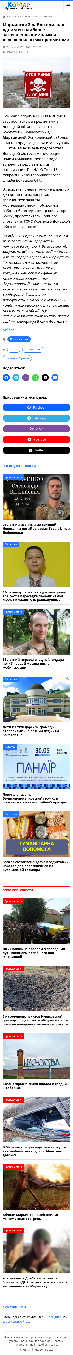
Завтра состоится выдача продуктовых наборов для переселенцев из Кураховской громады (35, 866)
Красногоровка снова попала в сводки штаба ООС (35, 1086)
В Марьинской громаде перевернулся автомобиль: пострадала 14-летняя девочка (34, 1151)
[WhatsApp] (35, 377)
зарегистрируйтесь (17, 1321)
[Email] (54, 377)
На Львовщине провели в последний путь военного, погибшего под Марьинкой (34, 953)
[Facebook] (6, 377)
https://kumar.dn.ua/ (47, 1344)
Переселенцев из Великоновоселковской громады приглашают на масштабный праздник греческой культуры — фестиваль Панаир (36, 798)
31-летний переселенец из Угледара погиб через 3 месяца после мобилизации (33, 663)
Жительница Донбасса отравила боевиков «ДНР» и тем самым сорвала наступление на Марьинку (35, 1282)
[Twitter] (45, 377)
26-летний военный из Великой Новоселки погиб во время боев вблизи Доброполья (36, 528)
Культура (10, 746)
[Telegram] (15, 377)
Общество (10, 544)
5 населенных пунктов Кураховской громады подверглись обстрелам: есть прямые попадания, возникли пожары (35, 1020)
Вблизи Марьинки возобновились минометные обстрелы (31, 1217)
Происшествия (19, 339)
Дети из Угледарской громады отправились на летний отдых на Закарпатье (31, 731)
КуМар (8, 329)
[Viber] (25, 377)
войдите (55, 1317)
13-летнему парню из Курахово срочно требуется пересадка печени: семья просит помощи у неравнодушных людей (35, 596)
